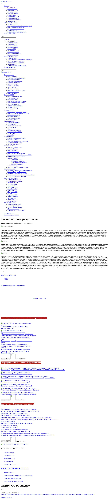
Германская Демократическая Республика (19, 170)
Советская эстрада (12, 119)
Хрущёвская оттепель (13, 129)
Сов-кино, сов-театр (13, 116)
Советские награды (13, 104)
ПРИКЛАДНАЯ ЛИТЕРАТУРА (16, 32)
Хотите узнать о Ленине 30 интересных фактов (16, 374)
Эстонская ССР (12, 201)
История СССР (11, 15)
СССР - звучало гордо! (14, 204)
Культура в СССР (12, 10)
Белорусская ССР (12, 182)
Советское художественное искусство (18, 113)
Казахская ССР (11, 185)
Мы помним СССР (13, 21)
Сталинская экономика (14, 125)
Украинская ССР (12, 199)
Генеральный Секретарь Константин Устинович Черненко (20, 390)
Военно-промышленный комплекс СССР (19, 155)
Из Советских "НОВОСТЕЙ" (16, 210)
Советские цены (12, 76)
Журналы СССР (12, 30)
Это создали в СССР (17, 164)
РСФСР (9, 193)
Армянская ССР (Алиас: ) (14, 181)
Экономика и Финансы (14, 130)
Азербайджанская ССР (14, 179)
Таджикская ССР (12, 195)
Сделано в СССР (12, 158)
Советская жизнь (12, 9)
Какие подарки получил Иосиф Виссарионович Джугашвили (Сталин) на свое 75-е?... (29, 419)
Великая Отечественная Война (16, 138)
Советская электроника (18, 161)
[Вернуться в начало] (6, 1)
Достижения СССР (13, 16)
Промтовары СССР (16, 159)
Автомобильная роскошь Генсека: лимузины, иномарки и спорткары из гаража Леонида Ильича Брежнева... (15, 351)
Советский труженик (13, 79)
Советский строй (12, 99)
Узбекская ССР (11, 198)
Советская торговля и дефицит (16, 78)
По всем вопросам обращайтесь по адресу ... (48, 494)
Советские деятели (12, 98)
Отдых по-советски (13, 85)
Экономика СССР (12, 13)
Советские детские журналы (15, 27)
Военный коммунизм (13, 122)
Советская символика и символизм (17, 141)
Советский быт (11, 87)
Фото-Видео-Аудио (9, 33)
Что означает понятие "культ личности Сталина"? (17, 423)
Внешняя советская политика (16, 102)
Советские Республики (14, 19)
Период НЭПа (11, 124)
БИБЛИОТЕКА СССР (10, 23)
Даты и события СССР (14, 144)
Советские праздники (13, 118)
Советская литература (13, 115)
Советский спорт (12, 165)
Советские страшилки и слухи (16, 90)
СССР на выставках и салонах (16, 156)
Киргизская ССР (12, 187)
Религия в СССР (12, 107)
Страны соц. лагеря (13, 18)
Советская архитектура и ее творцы (17, 167)
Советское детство (12, 84)
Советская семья (12, 93)
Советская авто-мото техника (16, 153)
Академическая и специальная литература (19, 26)
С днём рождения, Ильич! (9, 427)
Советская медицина (13, 82)
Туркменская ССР (12, 196)
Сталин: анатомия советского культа (13, 332)
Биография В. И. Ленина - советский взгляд (15, 415)
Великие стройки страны (14, 147)
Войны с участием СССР (14, 142)
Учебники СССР (12, 24)
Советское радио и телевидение (16, 112)
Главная (6, 6)
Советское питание (13, 92)
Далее (7, 358)
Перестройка (11, 133)
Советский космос (12, 149)
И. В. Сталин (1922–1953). (8, 275)
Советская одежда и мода (14, 81)
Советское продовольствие (19, 162)
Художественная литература (15, 29)
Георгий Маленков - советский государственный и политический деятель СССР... (28, 378)
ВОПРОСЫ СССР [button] (9, 41)
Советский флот (12, 150)
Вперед (6, 279)
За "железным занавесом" (14, 105)
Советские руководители (14, 96)
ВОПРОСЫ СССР (9, 7)
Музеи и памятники (13, 209)
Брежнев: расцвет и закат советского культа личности (18, 335)
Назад (5, 278)
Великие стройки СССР (14, 132)
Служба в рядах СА (13, 205)
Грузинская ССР (12, 184)
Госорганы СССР (12, 109)
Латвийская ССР (12, 189)
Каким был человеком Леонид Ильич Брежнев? (16, 386)
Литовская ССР (12, 190)
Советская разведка (13, 139)
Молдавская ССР (12, 192)
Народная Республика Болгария (16, 176)
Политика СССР (12, 12)
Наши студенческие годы (14, 207)
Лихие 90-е (10, 135)
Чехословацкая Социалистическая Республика (20, 175)
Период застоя (11, 127)
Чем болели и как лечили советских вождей (15, 382)
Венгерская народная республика (17, 173)
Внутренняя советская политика (16, 101)
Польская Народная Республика (16, 172)
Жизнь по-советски (13, 89)
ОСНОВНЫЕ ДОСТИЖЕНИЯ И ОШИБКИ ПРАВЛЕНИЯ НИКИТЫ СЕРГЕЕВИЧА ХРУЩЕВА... (33, 370)
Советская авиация (13, 152)
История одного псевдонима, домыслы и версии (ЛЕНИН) (20, 411)
